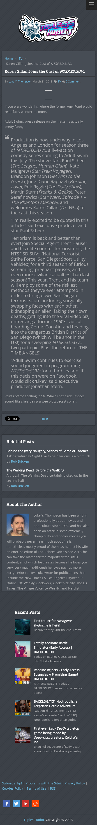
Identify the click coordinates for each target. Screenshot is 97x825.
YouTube (25, 803)
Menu (91, 5)
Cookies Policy (12, 788)
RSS (53, 788)
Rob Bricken (20, 461)
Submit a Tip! (12, 783)
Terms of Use (36, 788)
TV (20, 58)
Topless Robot (34, 820)
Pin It (44, 419)
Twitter (16, 803)
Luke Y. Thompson (20, 81)
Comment (73, 81)
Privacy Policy (75, 783)
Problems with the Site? (43, 783)
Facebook (6, 803)
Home (9, 58)
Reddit (35, 803)
